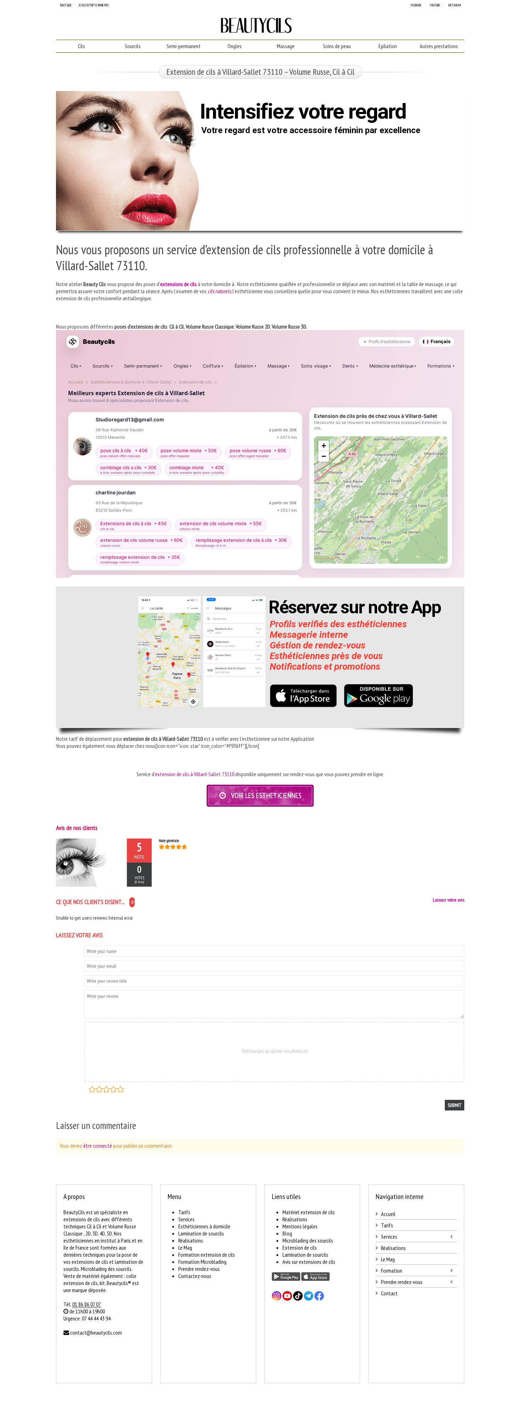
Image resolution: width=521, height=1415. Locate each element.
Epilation (388, 46)
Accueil (388, 1213)
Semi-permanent (184, 46)
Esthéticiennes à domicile (204, 1226)
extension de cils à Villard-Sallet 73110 (194, 774)
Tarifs (184, 1212)
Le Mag (185, 1247)
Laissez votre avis (448, 899)
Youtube (435, 5)
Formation (391, 1270)
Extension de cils (299, 1247)
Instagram (454, 5)
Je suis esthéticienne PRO (93, 5)
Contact (389, 1293)
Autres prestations (439, 46)
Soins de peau (337, 46)
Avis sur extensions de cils (308, 1261)
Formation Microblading (202, 1261)
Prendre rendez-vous (199, 1268)
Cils (81, 46)
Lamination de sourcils (201, 1233)
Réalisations (190, 1240)
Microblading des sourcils (307, 1240)
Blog (287, 1233)
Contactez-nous (194, 1275)
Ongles (235, 46)
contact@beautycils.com (96, 1332)
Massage (286, 46)
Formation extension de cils (206, 1254)
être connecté (97, 1145)
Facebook (416, 5)
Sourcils (133, 46)
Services (186, 1219)
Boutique (65, 5)
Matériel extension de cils (308, 1212)
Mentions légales (300, 1226)
